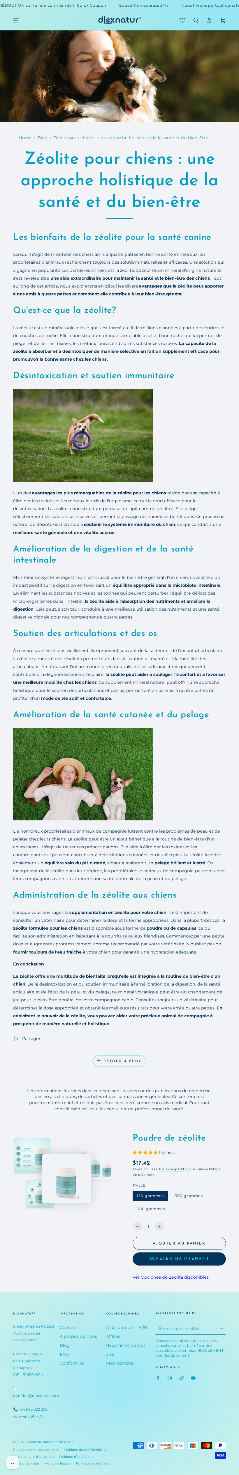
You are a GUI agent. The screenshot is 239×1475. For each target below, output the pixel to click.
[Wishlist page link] (182, 20)
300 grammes (189, 1197)
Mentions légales (58, 1463)
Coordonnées (28, 1463)
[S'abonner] (223, 1328)
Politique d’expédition (76, 1457)
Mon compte (119, 1363)
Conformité (72, 1363)
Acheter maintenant (179, 1259)
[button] (196, 20)
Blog (43, 137)
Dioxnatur (33, 1442)
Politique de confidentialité (85, 1450)
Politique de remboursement (36, 1450)
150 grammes (150, 1197)
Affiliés (113, 1336)
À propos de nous (78, 1336)
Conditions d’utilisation (36, 1457)
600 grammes (151, 1210)
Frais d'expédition (174, 1169)
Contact (68, 1327)
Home (25, 137)
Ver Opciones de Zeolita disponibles (171, 1277)
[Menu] (16, 20)
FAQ (64, 1354)
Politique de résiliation (93, 1463)
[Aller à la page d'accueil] (119, 20)
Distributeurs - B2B (126, 1327)
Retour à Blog (122, 1061)
